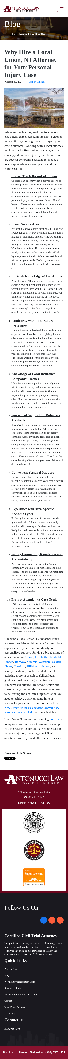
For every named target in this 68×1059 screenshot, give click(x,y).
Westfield (45, 661)
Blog (13, 34)
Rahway (20, 661)
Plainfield (54, 657)
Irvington (44, 666)
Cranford (19, 666)
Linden (8, 661)
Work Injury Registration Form (19, 982)
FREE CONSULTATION (34, 803)
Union (29, 657)
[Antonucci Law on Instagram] (51, 920)
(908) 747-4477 (55, 1052)
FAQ (6, 975)
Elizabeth (41, 657)
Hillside (32, 666)
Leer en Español (37, 82)
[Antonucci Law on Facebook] (43, 920)
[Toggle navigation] (61, 9)
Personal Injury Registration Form (21, 994)
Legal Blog (9, 1013)
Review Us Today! (13, 988)
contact (54, 719)
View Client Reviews (14, 1007)
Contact (8, 1001)
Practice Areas (11, 969)
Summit (32, 661)
